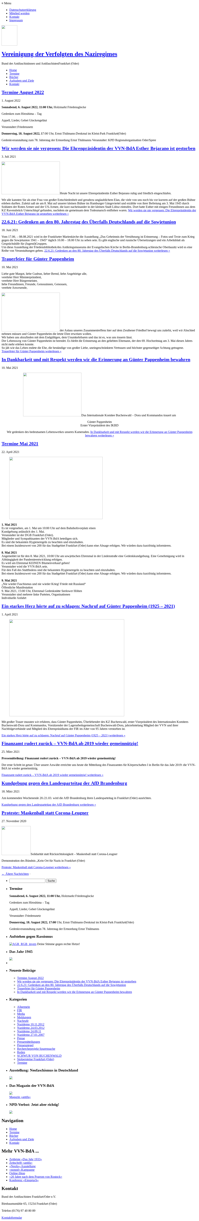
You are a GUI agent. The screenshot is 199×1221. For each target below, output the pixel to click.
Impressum (16, 20)
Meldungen (24, 1017)
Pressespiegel (25, 1045)
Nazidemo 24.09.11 (29, 1031)
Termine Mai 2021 (20, 443)
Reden (21, 1052)
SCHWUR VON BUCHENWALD (39, 1055)
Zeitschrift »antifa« (20, 1162)
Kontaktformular (12, 1217)
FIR (19, 1010)
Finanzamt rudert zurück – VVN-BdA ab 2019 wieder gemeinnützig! (70, 743)
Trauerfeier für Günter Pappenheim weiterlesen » (31, 351)
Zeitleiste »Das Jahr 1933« (25, 1159)
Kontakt (14, 16)
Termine (14, 73)
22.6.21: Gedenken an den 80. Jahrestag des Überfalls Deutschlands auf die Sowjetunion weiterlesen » (107, 250)
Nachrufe (23, 1020)
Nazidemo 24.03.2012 (31, 1027)
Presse (21, 1038)
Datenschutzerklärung (22, 9)
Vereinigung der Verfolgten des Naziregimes (59, 53)
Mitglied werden (19, 13)
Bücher (13, 77)
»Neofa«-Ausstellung (22, 1166)
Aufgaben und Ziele (21, 80)
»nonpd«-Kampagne (22, 1169)
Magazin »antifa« (20, 1097)
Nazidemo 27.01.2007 (31, 1034)
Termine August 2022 (23, 92)
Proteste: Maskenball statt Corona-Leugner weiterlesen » (36, 867)
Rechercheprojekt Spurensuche (36, 1048)
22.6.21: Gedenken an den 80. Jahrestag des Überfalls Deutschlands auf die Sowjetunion (89, 221)
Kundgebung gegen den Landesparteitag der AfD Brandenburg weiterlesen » (49, 804)
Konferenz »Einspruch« (24, 1180)
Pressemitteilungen (28, 1041)
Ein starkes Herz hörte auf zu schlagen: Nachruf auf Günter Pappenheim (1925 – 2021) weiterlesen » (63, 735)
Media (21, 1013)
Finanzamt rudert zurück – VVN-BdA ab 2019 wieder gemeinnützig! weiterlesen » (52, 775)
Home (13, 70)
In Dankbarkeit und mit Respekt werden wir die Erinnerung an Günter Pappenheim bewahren (96, 359)
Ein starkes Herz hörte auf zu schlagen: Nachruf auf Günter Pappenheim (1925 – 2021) (88, 606)
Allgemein (23, 1006)
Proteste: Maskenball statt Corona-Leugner (45, 812)
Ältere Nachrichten (15, 873)
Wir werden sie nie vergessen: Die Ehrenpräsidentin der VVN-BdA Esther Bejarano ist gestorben (98, 148)
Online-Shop (17, 1173)
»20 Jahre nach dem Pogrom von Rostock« (35, 1176)
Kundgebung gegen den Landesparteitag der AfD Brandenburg (64, 783)
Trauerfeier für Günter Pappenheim (38, 258)
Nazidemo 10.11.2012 (30, 1024)
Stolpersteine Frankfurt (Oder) (35, 1059)
